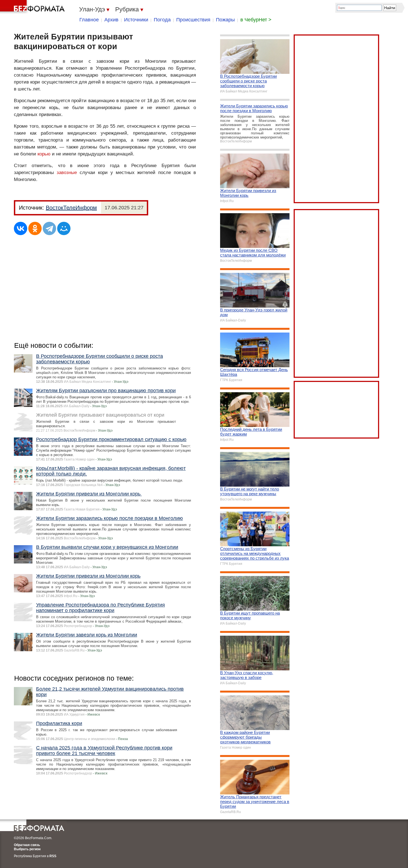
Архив (111, 19)
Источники (136, 19)
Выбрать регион (27, 849)
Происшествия (193, 19)
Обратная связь (27, 845)
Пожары (225, 19)
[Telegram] (49, 228)
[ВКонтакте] (20, 228)
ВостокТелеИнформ (71, 208)
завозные (67, 172)
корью (44, 154)
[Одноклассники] (35, 228)
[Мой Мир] (63, 228)
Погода (162, 19)
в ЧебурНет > (255, 19)
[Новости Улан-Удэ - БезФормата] (33, 7)
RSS (52, 856)
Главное (89, 19)
